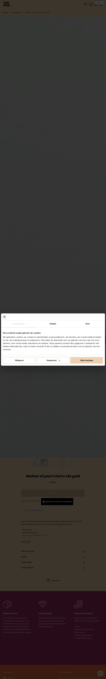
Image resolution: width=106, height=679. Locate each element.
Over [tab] (87, 324)
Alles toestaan (86, 360)
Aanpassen (52, 360)
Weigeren (19, 360)
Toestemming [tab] (18, 324)
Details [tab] (53, 324)
